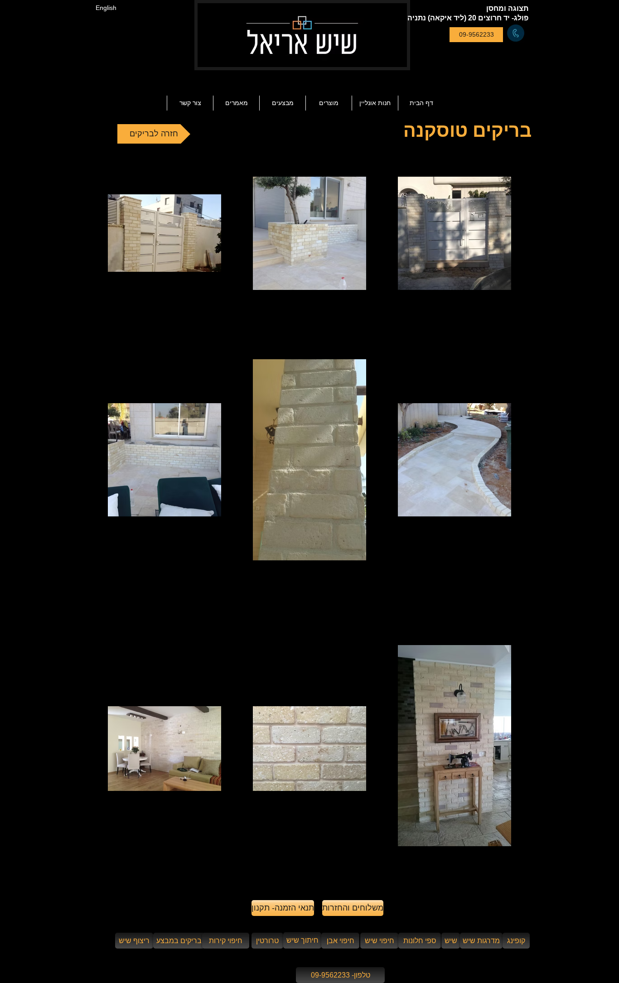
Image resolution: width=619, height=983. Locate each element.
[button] (236, 103)
